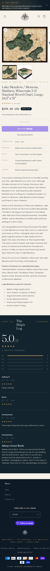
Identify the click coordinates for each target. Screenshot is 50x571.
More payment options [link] (25, 134)
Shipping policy (25, 552)
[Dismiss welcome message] (46, 5)
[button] (5, 16)
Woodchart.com (20, 566)
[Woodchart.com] (25, 535)
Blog (7, 490)
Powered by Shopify (34, 566)
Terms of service (41, 548)
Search (7, 494)
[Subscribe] (37, 514)
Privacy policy (8, 548)
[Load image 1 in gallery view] (9, 72)
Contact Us (9, 499)
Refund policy (24, 548)
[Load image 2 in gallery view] (25, 72)
